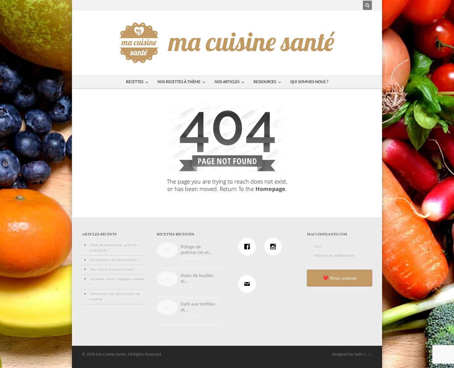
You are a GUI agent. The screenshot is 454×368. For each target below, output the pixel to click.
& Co (368, 354)
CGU (317, 247)
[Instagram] (274, 246)
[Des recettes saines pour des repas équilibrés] (227, 60)
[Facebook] (248, 246)
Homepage (270, 188)
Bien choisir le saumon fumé (111, 270)
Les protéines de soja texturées (113, 260)
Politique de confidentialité (334, 256)
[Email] (248, 284)
